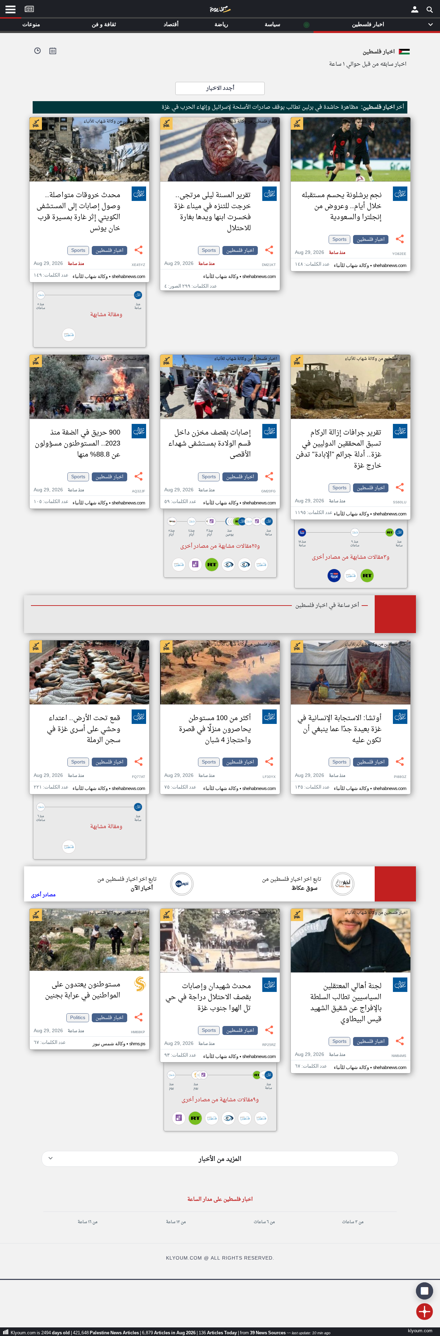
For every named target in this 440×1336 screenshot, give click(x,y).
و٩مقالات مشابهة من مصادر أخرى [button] (220, 1100)
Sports (339, 239)
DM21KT (269, 265)
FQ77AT (138, 777)
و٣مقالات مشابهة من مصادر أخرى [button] (350, 557)
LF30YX (269, 777)
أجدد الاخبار (220, 88)
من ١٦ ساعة (87, 1222)
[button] (89, 295)
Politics (77, 1017)
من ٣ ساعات (352, 1222)
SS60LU (399, 502)
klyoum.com (420, 1331)
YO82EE (399, 254)
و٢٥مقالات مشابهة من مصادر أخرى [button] (220, 546)
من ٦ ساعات (264, 1222)
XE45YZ (138, 265)
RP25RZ (269, 1045)
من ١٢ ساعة (176, 1222)
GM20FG (268, 491)
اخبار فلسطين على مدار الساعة (220, 1200)
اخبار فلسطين (371, 239)
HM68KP (138, 1032)
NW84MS (399, 1056)
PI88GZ (400, 777)
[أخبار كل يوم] (220, 11)
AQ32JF (138, 491)
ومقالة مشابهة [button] (106, 315)
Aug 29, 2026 (320, 252)
